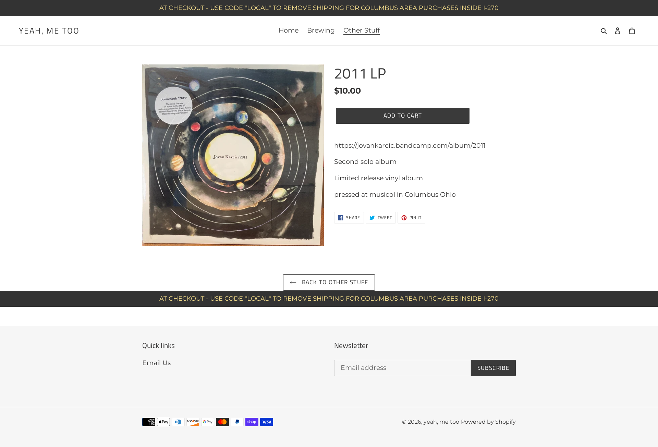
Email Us (156, 363)
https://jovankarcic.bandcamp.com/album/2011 (410, 145)
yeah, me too (49, 31)
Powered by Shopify (488, 422)
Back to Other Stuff (334, 282)
